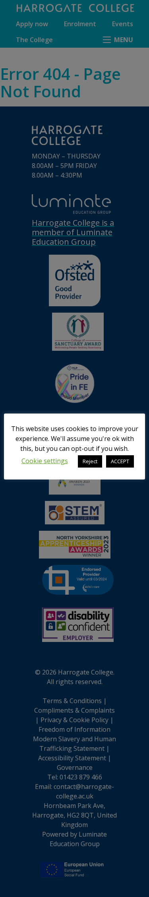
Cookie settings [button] (44, 460)
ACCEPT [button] (120, 461)
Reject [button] (90, 461)
